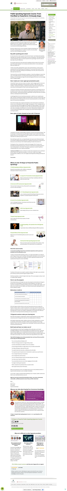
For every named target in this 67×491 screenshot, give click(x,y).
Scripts (27, 481)
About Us (42, 8)
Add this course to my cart (18, 428)
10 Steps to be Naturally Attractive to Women (52, 22)
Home (12, 8)
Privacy (41, 481)
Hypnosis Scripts (22, 8)
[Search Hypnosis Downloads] (55, 4)
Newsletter (47, 481)
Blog (36, 8)
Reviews (39, 8)
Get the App (50, 481)
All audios (51, 4)
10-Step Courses (51, 14)
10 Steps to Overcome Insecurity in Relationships (52, 27)
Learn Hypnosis (28, 8)
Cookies (44, 481)
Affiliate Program (33, 481)
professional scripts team (16, 439)
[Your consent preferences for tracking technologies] (65, 489)
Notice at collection (27, 487)
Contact (38, 481)
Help (36, 481)
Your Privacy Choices (37, 487)
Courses (33, 8)
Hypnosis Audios (16, 8)
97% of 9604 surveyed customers (19, 464)
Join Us (46, 8)
